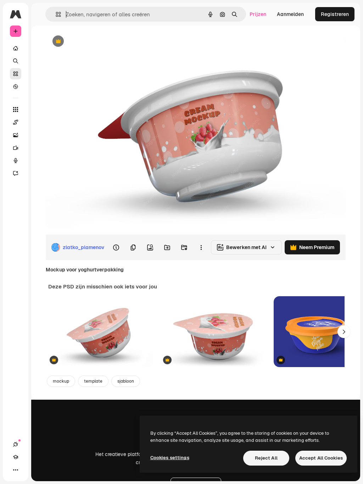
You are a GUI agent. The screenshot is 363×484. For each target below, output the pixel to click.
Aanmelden (290, 14)
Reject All (266, 458)
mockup (61, 381)
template (93, 381)
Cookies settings (169, 458)
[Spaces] (15, 122)
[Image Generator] (15, 135)
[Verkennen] (15, 86)
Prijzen (258, 14)
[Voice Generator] (15, 160)
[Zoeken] (15, 61)
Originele (92, 41)
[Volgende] (343, 331)
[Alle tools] (15, 109)
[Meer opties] (201, 247)
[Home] (15, 48)
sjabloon (125, 381)
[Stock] (15, 73)
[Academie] (15, 457)
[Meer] (15, 469)
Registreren (335, 14)
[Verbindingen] (15, 444)
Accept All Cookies (321, 458)
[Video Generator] (15, 147)
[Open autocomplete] (55, 14)
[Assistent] (15, 173)
